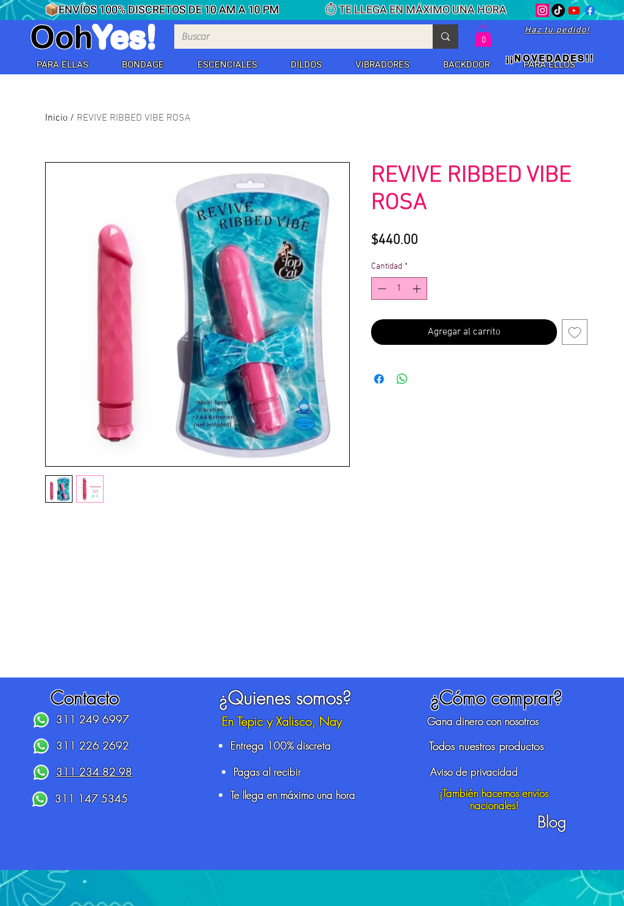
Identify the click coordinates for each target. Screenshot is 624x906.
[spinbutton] (399, 288)
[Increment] (417, 288)
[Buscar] (445, 36)
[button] (62, 65)
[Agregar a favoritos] (574, 332)
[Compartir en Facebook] (379, 379)
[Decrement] (380, 288)
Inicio (56, 118)
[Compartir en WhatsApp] (402, 379)
